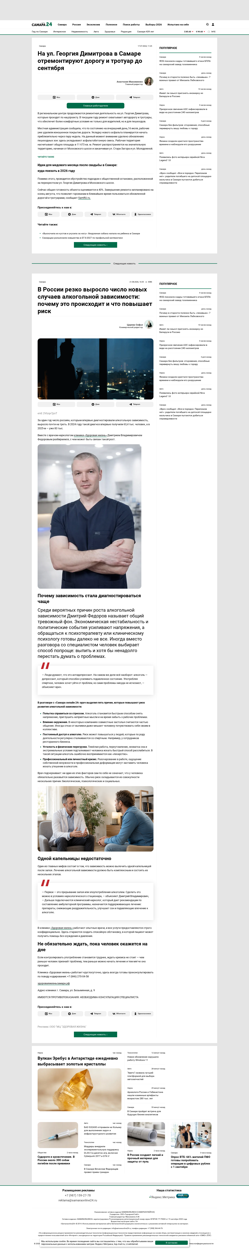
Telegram (136, 97)
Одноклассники (144, 214)
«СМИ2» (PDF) (205, 1235)
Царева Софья (135, 324)
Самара (42, 46)
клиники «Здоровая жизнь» (90, 435)
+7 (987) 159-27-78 (78, 1195)
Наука (162, 105)
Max (58, 97)
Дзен (97, 97)
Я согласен (171, 1242)
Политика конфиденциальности (199, 1244)
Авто (161, 89)
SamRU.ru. (84, 197)
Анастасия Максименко (130, 81)
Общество (42, 1153)
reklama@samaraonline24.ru (78, 1200)
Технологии (132, 1053)
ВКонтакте (120, 214)
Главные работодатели (95, 105)
